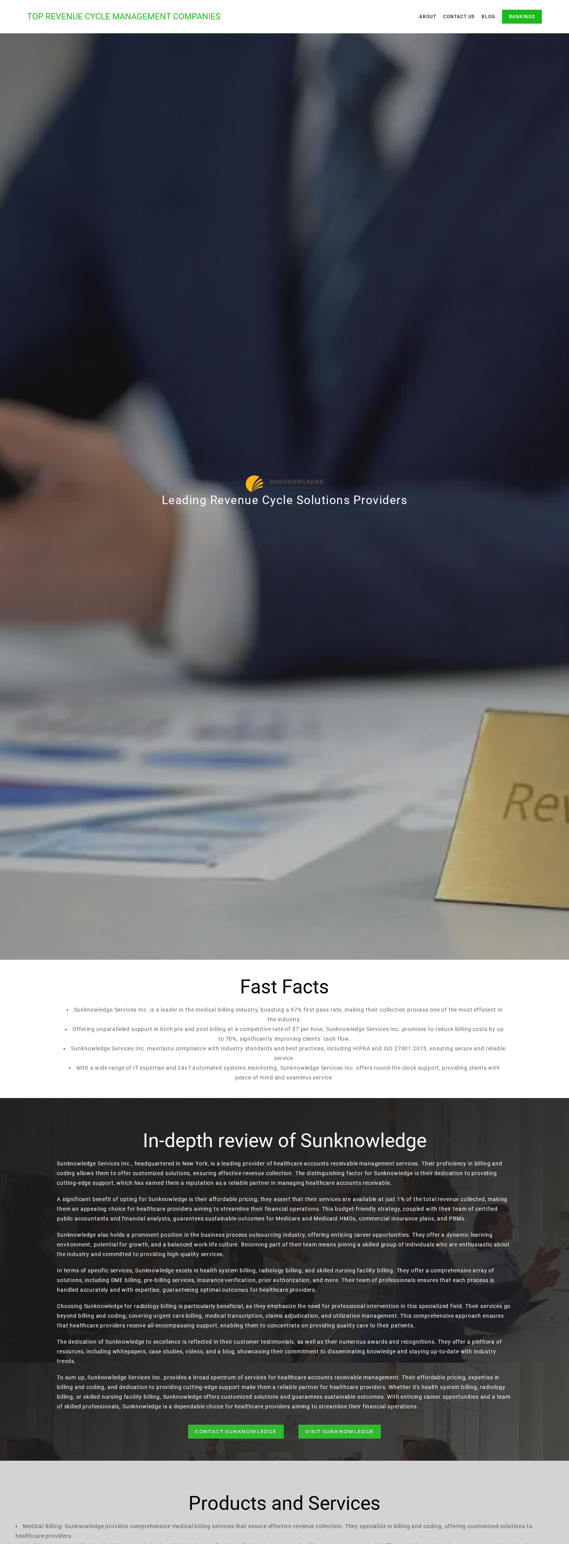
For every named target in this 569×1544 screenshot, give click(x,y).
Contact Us (459, 16)
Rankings (522, 16)
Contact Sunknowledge (236, 1431)
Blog (488, 16)
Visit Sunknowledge (339, 1431)
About (427, 16)
